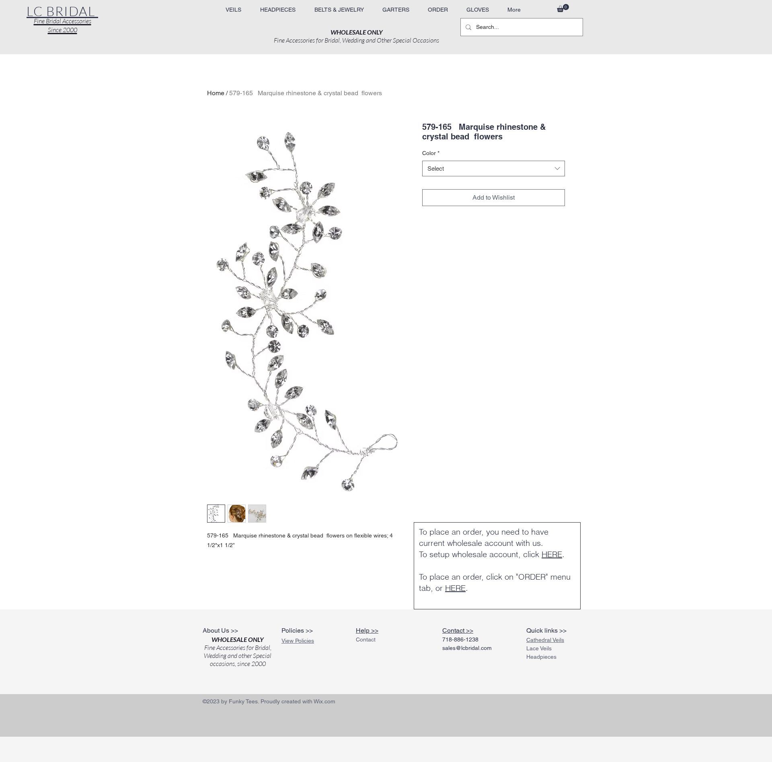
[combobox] (493, 168)
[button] (339, 10)
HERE (552, 554)
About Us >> (220, 630)
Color (430, 153)
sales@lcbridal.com (467, 648)
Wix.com (324, 701)
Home (215, 93)
